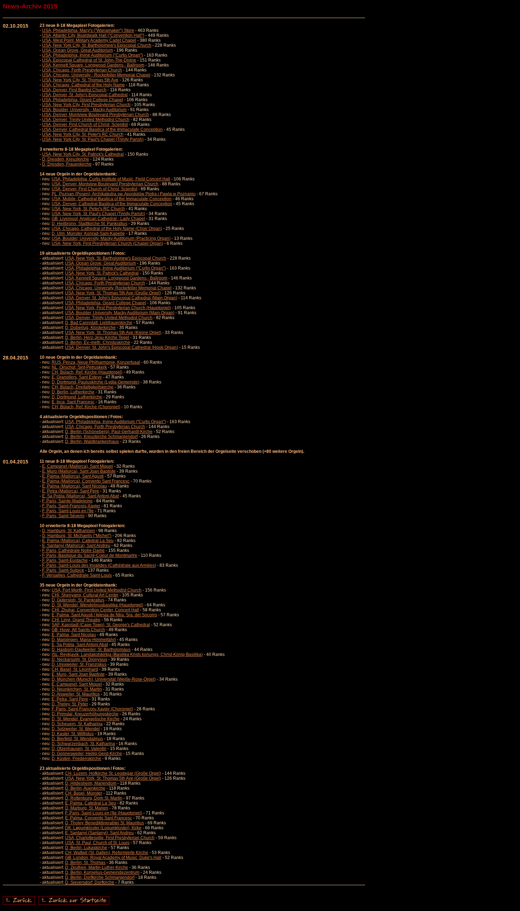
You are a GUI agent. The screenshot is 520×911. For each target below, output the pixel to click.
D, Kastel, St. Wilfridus (73, 733)
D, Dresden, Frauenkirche (67, 164)
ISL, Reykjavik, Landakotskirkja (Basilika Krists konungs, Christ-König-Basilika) (127, 654)
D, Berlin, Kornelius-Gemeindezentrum (102, 872)
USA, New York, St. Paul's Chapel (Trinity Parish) (98, 213)
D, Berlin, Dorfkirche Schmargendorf (99, 877)
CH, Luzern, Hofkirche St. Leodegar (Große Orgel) (113, 773)
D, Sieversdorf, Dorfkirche (89, 882)
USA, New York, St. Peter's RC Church (88, 208)
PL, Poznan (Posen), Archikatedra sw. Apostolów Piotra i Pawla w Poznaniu (124, 193)
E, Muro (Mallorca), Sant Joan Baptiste (79, 471)
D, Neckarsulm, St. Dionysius (79, 659)
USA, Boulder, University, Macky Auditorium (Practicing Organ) (111, 238)
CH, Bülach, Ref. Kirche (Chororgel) (86, 406)
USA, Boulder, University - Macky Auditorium (84, 109)
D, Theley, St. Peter (70, 704)
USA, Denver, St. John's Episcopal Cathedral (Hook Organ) (121, 347)
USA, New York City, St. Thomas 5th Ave (80, 79)
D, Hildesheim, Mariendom (90, 783)
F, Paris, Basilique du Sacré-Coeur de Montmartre (89, 555)
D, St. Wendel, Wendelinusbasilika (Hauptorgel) (97, 604)
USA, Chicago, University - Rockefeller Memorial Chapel (96, 75)
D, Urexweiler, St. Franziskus (79, 664)
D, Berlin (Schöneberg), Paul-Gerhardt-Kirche (108, 431)
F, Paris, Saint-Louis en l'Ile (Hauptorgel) (103, 813)
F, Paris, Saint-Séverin (63, 515)
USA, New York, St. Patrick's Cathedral (102, 273)
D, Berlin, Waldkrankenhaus (92, 441)
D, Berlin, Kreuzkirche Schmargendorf (101, 436)
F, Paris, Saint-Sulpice (63, 570)
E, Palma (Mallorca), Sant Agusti (73, 476)
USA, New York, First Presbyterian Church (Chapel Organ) (107, 243)
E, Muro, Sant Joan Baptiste (78, 674)
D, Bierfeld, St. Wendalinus (77, 738)
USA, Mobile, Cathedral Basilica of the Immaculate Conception (112, 198)
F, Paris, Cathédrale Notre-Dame (73, 550)
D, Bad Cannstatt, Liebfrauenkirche (98, 322)
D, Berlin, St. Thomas (85, 862)
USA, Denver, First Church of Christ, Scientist (85, 124)
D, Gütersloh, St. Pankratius (78, 600)
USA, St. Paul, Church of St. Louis (97, 842)
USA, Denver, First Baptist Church (74, 89)
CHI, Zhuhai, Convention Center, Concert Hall (95, 609)
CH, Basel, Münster (83, 793)
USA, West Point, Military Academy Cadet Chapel (89, 40)
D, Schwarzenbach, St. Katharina (83, 743)
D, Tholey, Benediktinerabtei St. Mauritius (104, 822)
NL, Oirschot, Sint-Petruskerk (79, 367)
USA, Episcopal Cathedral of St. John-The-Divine (89, 60)
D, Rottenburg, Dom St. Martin (93, 798)
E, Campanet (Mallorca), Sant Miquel (77, 466)
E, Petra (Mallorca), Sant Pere (70, 491)
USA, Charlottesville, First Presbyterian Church (110, 837)
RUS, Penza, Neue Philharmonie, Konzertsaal (96, 362)
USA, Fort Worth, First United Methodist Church (96, 590)
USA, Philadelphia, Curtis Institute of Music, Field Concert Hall (111, 179)
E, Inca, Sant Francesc (73, 401)
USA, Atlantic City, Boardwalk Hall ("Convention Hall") (93, 35)
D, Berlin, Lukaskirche (86, 847)
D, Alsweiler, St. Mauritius (76, 694)
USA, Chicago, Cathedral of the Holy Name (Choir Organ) (107, 228)
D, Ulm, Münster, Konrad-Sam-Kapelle (88, 233)
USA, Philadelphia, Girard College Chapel (82, 99)
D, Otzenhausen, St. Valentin (79, 748)
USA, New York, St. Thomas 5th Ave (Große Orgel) (113, 292)
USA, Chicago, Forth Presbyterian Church (82, 70)
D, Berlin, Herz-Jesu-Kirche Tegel (97, 337)
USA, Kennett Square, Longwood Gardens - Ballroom (93, 65)
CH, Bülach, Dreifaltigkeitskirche (83, 387)
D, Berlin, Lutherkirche (73, 392)
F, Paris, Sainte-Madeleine (67, 500)
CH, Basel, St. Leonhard (75, 669)
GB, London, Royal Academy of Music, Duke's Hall (113, 857)
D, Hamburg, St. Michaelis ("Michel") (76, 535)
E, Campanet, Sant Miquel (77, 684)
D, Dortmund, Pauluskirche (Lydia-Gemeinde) (95, 382)
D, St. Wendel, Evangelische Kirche (86, 718)
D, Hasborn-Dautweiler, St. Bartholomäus (91, 649)
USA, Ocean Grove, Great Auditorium (77, 50)
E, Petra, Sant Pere (70, 699)
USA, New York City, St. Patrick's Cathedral (83, 154)
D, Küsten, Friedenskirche (76, 758)
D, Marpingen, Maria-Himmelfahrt (84, 639)
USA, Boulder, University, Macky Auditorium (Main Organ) (119, 312)
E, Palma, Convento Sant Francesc (98, 817)
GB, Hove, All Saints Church (78, 629)
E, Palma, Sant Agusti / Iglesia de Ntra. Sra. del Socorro (104, 614)
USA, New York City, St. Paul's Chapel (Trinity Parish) (93, 139)
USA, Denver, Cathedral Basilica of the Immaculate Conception (102, 129)
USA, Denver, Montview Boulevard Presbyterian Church (95, 114)
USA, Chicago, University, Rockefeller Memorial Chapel (118, 288)
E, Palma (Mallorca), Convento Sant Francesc (85, 481)
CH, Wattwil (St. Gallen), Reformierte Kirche (106, 852)
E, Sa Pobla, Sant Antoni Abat (80, 644)
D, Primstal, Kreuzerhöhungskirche (85, 713)
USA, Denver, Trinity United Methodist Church (85, 119)
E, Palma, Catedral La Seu (90, 803)
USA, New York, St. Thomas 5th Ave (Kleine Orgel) (113, 332)
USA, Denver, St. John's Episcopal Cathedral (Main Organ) (121, 297)
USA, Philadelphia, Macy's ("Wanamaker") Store (88, 30)
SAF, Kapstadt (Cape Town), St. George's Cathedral (101, 624)
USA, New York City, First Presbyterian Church (86, 104)
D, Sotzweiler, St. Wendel (76, 728)
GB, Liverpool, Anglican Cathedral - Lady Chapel (98, 218)
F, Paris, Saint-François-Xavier (71, 505)
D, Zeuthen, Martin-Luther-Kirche (96, 867)
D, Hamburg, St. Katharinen (68, 530)
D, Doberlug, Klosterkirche (90, 327)
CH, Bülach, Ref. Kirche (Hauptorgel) (87, 372)
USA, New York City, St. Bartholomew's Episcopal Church (96, 45)
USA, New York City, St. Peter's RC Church (82, 134)
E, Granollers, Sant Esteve (77, 377)
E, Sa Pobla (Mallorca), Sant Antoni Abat (80, 496)
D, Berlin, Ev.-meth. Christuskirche (97, 342)
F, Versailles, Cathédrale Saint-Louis (77, 575)
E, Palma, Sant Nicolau (74, 634)
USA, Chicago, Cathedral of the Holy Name (83, 84)
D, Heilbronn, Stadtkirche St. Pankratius (89, 223)
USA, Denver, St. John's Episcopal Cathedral (85, 94)
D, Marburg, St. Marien (86, 808)
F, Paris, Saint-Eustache (65, 560)
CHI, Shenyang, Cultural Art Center (85, 595)
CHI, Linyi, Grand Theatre (76, 619)
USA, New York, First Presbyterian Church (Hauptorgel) (118, 307)
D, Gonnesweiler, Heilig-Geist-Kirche (87, 753)
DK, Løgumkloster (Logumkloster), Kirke (103, 827)
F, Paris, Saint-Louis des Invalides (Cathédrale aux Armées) (99, 565)
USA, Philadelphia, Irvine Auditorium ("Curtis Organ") (92, 55)
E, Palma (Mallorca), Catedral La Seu (78, 540)
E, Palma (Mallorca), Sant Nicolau (74, 486)
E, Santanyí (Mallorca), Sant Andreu (76, 545)
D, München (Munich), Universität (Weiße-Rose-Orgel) (104, 679)
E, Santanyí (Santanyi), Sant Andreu (99, 832)
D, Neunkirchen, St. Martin (77, 689)
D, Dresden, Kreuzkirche (65, 159)
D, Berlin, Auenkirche (85, 788)
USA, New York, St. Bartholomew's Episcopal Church (115, 258)
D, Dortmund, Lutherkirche (77, 396)
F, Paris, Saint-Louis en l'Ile (68, 510)
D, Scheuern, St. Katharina (77, 723)
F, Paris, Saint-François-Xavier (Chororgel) (92, 709)
